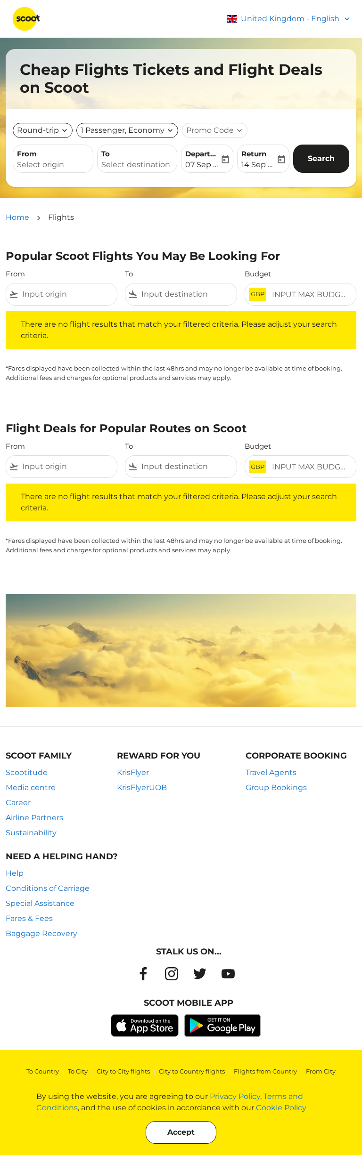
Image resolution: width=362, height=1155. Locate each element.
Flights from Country (265, 1071)
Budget (258, 273)
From (27, 153)
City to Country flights (192, 1071)
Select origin (40, 164)
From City (321, 1071)
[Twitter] (200, 973)
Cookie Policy (281, 1107)
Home (17, 217)
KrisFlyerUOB (142, 787)
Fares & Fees (29, 918)
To (105, 153)
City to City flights (123, 1071)
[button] (127, 130)
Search (321, 158)
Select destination (135, 164)
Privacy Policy (235, 1096)
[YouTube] (228, 973)
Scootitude (27, 772)
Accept (181, 1132)
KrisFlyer (133, 772)
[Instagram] (171, 973)
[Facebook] (143, 973)
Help (15, 873)
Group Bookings (276, 787)
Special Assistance (40, 903)
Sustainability (31, 832)
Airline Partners (34, 817)
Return (253, 153)
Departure (202, 153)
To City (78, 1071)
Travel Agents (271, 772)
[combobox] (67, 294)
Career (18, 802)
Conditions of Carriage (48, 888)
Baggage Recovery (41, 933)
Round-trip (38, 130)
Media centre (31, 787)
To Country (42, 1071)
